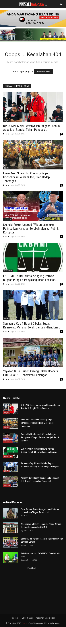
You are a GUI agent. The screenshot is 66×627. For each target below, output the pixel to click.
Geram (6, 134)
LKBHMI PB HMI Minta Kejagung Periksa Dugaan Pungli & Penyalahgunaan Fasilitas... (30, 278)
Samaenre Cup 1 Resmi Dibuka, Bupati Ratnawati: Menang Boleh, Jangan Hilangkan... (31, 325)
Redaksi (14, 618)
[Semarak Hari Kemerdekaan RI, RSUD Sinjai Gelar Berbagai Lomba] (10, 542)
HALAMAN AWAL (43, 71)
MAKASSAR (8, 271)
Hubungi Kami (27, 618)
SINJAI (6, 121)
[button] (61, 4)
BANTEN (7, 366)
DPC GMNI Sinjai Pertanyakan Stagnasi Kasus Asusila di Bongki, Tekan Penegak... (31, 128)
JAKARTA (7, 219)
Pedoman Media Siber (45, 618)
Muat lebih (32, 568)
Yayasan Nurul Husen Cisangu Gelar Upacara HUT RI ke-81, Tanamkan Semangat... (30, 373)
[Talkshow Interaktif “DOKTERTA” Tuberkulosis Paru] (10, 557)
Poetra (24, 623)
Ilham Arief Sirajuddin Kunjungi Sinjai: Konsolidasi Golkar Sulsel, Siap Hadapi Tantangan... (26, 177)
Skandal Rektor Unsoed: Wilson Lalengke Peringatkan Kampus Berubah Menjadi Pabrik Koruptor (30, 228)
